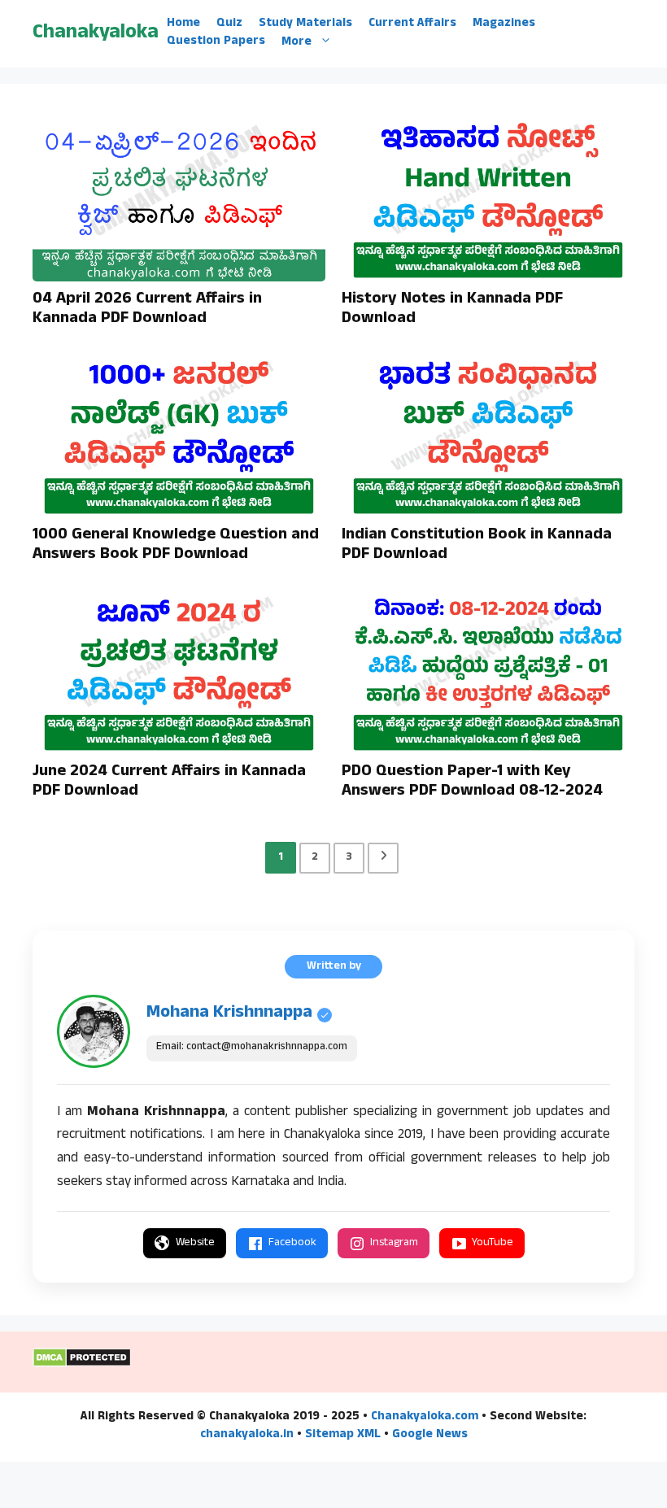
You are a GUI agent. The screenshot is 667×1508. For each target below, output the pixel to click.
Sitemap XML (343, 1435)
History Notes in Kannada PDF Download (452, 309)
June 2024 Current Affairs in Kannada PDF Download (169, 782)
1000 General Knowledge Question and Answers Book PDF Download (176, 545)
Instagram (394, 1243)
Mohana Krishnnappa (229, 1013)
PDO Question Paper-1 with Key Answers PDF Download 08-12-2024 (472, 782)
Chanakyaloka (96, 33)
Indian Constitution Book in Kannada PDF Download (477, 545)
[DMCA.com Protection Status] (82, 1364)
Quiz (229, 24)
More (296, 42)
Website (195, 1243)
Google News (430, 1435)
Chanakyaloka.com (424, 1417)
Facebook (292, 1243)
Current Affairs (412, 24)
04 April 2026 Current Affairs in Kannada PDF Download (147, 309)
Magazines (504, 24)
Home (183, 24)
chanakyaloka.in (247, 1435)
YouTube (492, 1243)
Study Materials (305, 24)
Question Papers (216, 42)
